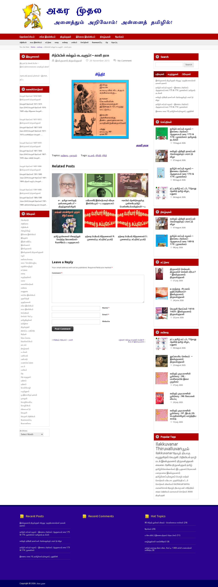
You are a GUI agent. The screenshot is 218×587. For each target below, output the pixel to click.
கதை (57, 42)
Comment (57, 273)
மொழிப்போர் (25, 405)
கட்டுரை (48, 42)
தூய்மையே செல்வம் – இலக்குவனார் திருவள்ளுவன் (181, 359)
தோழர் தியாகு (174, 487)
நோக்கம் (119, 37)
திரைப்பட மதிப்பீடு (28, 330)
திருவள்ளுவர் (179, 465)
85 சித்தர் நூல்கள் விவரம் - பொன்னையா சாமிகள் (164, 522)
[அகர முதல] (96, 28)
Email (105, 314)
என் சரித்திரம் (187, 487)
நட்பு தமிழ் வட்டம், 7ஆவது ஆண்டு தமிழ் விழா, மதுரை (183, 191)
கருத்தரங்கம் (26, 277)
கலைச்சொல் (161, 487)
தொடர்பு (114, 42)
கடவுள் (91, 155)
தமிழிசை (24, 323)
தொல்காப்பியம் (27, 36)
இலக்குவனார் (26, 248)
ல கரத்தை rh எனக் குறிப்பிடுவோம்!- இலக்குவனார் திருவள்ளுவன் (180, 292)
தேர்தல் (23, 334)
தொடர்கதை (25, 337)
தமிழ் (189, 465)
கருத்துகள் (173, 74)
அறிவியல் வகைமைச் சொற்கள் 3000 (177, 491)
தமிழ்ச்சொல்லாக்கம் (166, 469)
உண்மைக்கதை (27, 259)
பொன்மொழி (26, 387)
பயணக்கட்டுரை (27, 362)
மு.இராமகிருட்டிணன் (29, 395)
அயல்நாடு (25, 220)
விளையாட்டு (26, 409)
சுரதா (158, 491)
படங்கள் (24, 352)
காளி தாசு (142, 145)
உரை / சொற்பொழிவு (28, 262)
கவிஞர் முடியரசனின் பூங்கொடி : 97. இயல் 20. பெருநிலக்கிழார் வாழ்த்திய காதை (183, 414)
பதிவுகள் (159, 74)
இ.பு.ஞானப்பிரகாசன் (186, 469)
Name (105, 308)
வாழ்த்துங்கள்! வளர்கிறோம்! (155, 541)
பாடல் (23, 366)
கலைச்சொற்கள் (27, 284)
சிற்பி (104, 155)
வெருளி (24, 412)
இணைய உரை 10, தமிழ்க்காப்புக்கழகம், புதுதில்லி (175, 111)
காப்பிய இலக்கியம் (28, 295)
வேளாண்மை (26, 423)
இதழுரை (24, 237)
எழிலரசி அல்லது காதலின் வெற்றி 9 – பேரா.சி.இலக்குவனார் (132, 341)
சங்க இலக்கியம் (47, 36)
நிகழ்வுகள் (105, 36)
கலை (23, 280)
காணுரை (24, 291)
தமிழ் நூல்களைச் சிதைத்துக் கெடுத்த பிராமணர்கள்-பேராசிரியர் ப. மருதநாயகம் (67, 239)
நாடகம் (23, 345)
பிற (107, 42)
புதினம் (23, 380)
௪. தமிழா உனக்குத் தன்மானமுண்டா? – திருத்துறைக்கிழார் (67, 203)
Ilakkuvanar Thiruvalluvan (169, 446)
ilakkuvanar (164, 453)
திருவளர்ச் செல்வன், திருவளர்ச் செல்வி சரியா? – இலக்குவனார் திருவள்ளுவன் (183, 273)
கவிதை (65, 42)
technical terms (182, 484)
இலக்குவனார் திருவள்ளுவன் (68, 60)
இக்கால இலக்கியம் (85, 36)
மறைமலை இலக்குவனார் (168, 472)
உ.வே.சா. (169, 480)
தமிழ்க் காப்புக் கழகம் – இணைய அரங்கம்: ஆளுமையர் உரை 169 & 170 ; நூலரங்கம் (182, 240)
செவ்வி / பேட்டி (26, 316)
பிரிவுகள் (186, 74)
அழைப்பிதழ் (25, 230)
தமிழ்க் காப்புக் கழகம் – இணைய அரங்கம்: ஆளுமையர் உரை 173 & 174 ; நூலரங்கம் (172, 105)
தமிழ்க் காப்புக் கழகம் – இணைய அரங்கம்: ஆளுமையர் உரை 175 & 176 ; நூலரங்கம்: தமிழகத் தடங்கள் (175, 90)
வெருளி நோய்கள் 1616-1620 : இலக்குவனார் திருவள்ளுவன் (182, 311)
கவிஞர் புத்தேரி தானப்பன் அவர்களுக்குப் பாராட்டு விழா (182, 154)
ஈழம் (23, 255)
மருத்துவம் (25, 391)
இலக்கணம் (25, 245)
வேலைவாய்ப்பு (97, 42)
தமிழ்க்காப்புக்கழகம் (166, 476)
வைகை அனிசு (164, 465)
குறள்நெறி (25, 298)
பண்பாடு (24, 359)
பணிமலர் (24, 355)
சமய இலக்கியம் (36, 42)
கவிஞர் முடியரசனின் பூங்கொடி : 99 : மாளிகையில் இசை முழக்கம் (180, 377)
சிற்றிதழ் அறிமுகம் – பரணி (63, 340)
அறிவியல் (23, 42)
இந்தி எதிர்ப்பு (26, 241)
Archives (23, 431)
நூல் (185, 448)
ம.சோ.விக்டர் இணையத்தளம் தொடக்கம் (160, 535)
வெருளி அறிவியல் (28, 416)
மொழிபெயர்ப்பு (26, 402)
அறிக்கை (24, 223)
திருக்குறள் (65, 36)
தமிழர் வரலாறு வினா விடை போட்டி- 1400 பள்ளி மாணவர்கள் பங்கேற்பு (168, 549)
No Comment (124, 60)
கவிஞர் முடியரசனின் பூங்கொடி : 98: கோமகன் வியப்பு (182, 396)
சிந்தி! (98, 155)
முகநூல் (73, 155)
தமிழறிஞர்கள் (26, 320)
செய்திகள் (85, 42)
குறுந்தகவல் (25, 302)
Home (33, 47)
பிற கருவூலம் (26, 377)
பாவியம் (74, 42)
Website (106, 321)
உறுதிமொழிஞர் (27, 266)
